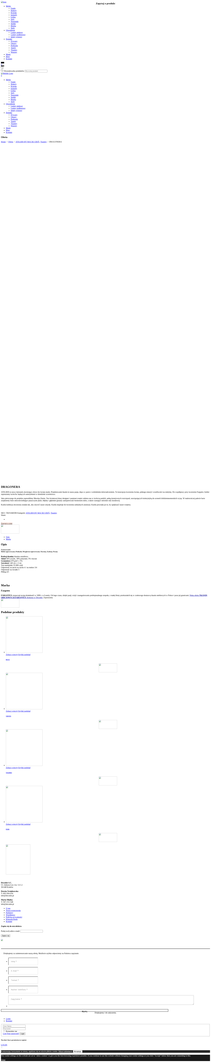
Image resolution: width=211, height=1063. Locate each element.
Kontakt (9, 921)
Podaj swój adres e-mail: (10, 931)
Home (3, 142)
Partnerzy (9, 913)
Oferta (10, 142)
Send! (84, 1010)
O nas (8, 908)
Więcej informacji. (65, 1051)
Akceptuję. (77, 1051)
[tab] (108, 537)
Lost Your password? (11, 1034)
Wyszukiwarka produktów (14, 71)
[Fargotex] (10, 533)
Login (8, 1019)
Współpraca (10, 915)
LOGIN (4, 1045)
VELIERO (9, 772)
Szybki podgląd (24, 655)
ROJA (8, 659)
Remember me (11, 1031)
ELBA (7, 829)
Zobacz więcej (11, 655)
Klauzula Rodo (12, 919)
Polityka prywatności (14, 917)
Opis (8, 537)
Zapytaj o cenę (6, 523)
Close (3, 1060)
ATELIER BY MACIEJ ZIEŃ (27, 142)
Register (9, 1021)
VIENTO (8, 716)
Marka (8, 539)
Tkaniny (43, 142)
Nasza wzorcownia (13, 910)
